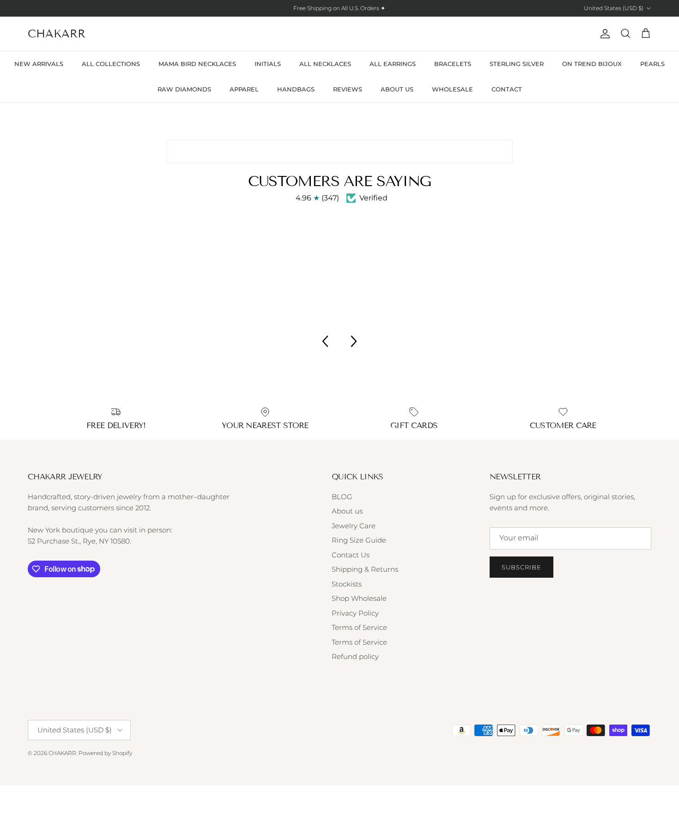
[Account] (603, 33)
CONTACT (506, 89)
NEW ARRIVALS (38, 63)
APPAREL (244, 89)
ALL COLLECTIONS (111, 63)
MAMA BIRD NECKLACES (197, 63)
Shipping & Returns (365, 569)
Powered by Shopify (105, 752)
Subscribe (521, 567)
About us (347, 511)
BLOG (342, 496)
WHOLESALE (452, 89)
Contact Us (351, 554)
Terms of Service (359, 627)
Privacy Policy (355, 613)
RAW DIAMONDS (184, 89)
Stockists (347, 584)
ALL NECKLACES (325, 63)
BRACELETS (452, 63)
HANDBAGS (296, 89)
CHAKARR (62, 752)
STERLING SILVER (517, 63)
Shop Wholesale (359, 598)
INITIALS (268, 63)
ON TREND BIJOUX (592, 63)
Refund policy (355, 656)
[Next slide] (354, 341)
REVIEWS (347, 89)
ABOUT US (397, 89)
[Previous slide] (324, 341)
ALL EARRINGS (393, 63)
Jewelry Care (354, 525)
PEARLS (652, 63)
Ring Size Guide (359, 540)
